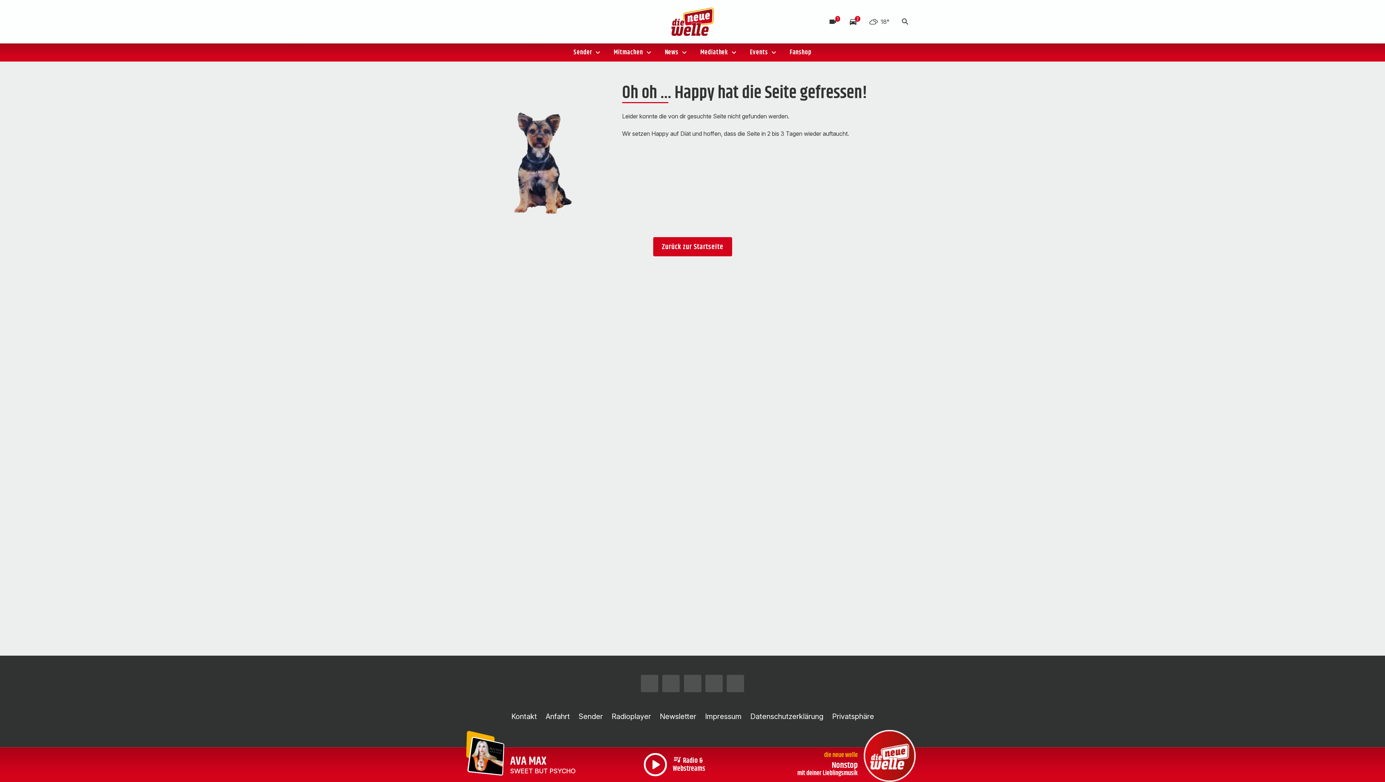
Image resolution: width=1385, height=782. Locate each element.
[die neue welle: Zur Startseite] (692, 21)
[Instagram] (482, 21)
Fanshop (800, 52)
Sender (583, 52)
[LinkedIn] (540, 21)
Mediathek (714, 52)
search (905, 21)
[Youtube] (526, 21)
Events (759, 52)
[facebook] (497, 21)
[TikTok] (511, 21)
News (672, 52)
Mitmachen (628, 52)
